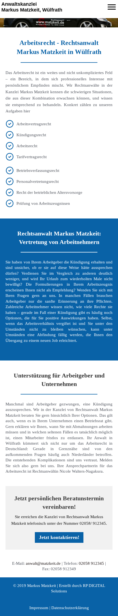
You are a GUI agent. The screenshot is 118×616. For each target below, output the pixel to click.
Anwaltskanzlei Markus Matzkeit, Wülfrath (31, 7)
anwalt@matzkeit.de (43, 563)
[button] (59, 537)
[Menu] (111, 7)
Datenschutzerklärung (70, 608)
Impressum (38, 608)
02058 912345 (91, 563)
